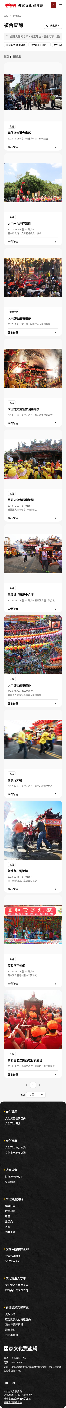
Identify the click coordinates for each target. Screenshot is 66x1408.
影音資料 (10, 1330)
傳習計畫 (10, 1206)
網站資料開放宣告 (13, 1402)
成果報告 (10, 1211)
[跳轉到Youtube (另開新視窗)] (7, 1383)
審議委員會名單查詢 (16, 1290)
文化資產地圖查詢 (15, 1153)
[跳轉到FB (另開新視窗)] (14, 1383)
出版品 (9, 1221)
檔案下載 (10, 1232)
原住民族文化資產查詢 (18, 1319)
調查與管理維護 (14, 1324)
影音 (7, 1216)
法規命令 (10, 1314)
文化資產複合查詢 (15, 1147)
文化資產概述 (13, 1123)
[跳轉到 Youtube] (7, 1383)
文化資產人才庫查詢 (16, 1285)
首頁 (6, 15)
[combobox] (35, 1095)
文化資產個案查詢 (15, 1118)
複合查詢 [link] (16, 15)
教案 (7, 1226)
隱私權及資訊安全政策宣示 (17, 1398)
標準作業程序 (13, 1256)
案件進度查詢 (13, 1261)
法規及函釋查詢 (14, 1177)
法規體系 (10, 1182)
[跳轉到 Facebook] (14, 1383)
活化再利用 (11, 1335)
